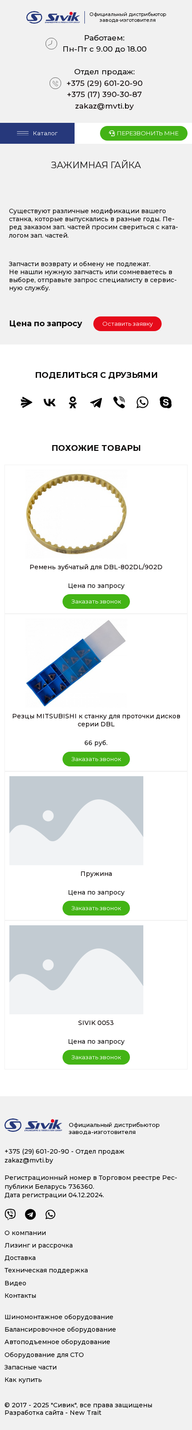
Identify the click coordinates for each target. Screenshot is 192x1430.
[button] (127, 323)
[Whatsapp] (50, 1214)
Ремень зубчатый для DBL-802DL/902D (96, 567)
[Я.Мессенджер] (26, 402)
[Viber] (119, 402)
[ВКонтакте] (49, 402)
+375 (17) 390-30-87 (104, 94)
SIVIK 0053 (96, 1023)
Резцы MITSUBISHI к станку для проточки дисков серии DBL (96, 720)
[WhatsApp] (142, 402)
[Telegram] (96, 402)
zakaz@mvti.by (104, 105)
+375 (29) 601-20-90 (104, 83)
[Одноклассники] (72, 402)
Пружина (96, 874)
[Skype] (165, 402)
